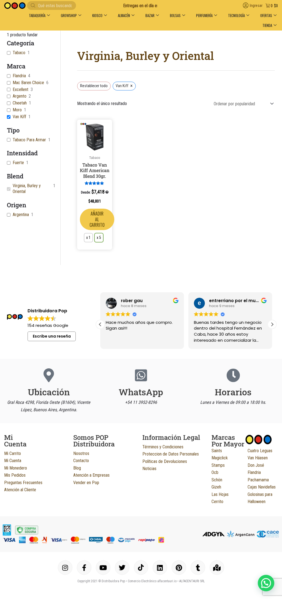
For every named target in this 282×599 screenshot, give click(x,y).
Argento (19, 96)
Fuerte (18, 162)
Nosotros (81, 453)
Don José (256, 465)
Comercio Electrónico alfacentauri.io (152, 581)
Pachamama (258, 479)
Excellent (20, 89)
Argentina (21, 214)
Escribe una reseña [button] (52, 336)
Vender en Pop (86, 482)
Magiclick (220, 457)
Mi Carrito (12, 453)
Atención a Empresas (91, 475)
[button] (39, 15)
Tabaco (19, 52)
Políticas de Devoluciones (164, 461)
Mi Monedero (15, 468)
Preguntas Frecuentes (23, 482)
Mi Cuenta (12, 460)
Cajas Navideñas (262, 487)
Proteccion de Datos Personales (170, 454)
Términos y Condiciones (162, 446)
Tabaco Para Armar (29, 139)
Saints (217, 450)
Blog (77, 468)
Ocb (215, 472)
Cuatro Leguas (260, 450)
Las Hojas (220, 494)
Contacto (81, 460)
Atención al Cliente (20, 489)
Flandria (19, 75)
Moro (17, 109)
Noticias (149, 468)
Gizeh (216, 487)
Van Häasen (258, 457)
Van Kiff (19, 116)
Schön (217, 479)
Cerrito (217, 501)
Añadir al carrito (97, 219)
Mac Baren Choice (28, 82)
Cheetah (20, 103)
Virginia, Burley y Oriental (27, 188)
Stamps (218, 465)
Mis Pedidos (15, 475)
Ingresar (256, 5)
